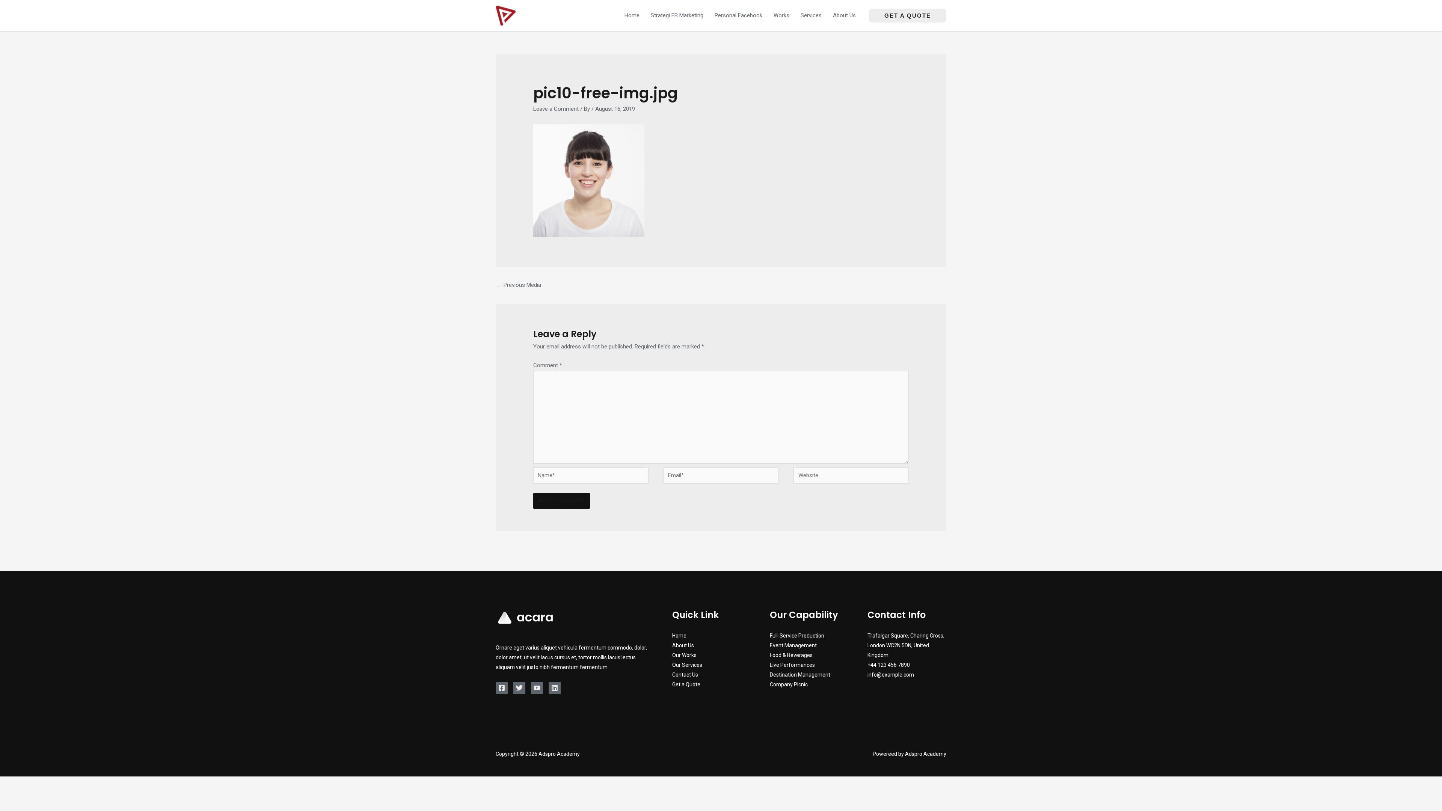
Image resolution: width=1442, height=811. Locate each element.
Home (632, 15)
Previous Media (518, 285)
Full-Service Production (797, 636)
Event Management (793, 645)
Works (781, 15)
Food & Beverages (791, 655)
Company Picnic (789, 684)
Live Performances (792, 665)
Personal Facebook (738, 15)
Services (811, 15)
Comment (547, 365)
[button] (907, 16)
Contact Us (685, 675)
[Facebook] (502, 688)
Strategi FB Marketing (677, 15)
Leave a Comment (556, 109)
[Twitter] (519, 688)
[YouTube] (537, 688)
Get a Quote (686, 684)
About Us (844, 15)
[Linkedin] (555, 688)
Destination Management (800, 675)
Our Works (684, 655)
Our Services (687, 665)
